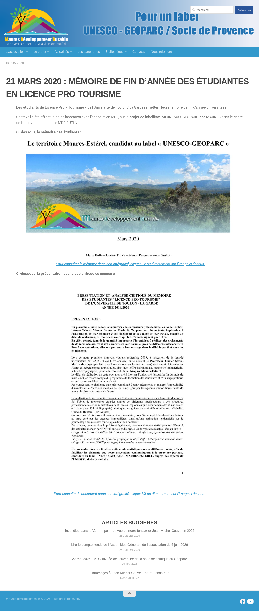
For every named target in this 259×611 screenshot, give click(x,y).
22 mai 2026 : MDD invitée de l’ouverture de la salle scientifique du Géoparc (129, 559)
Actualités (62, 51)
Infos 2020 (15, 63)
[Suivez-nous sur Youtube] (250, 601)
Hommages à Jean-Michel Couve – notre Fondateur (130, 573)
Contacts (138, 51)
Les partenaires (88, 51)
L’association (15, 51)
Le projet (39, 51)
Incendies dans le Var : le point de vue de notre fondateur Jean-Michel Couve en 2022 (129, 531)
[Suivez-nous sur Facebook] (243, 601)
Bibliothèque (114, 51)
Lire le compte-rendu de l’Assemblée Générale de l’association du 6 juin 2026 (129, 545)
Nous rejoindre (161, 51)
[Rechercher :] (212, 10)
